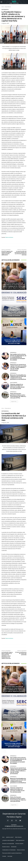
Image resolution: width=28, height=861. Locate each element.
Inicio (3, 6)
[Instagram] (11, 820)
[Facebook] (7, 820)
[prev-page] (3, 348)
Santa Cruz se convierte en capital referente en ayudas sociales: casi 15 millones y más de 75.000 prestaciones (18, 367)
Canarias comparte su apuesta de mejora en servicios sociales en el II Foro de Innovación (17, 386)
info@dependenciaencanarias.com (14, 826)
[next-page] (5, 348)
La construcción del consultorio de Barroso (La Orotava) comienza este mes (20, 253)
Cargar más (13, 401)
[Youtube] (20, 820)
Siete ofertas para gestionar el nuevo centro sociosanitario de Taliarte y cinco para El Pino (18, 396)
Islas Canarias (13, 382)
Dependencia (8, 6)
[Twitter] (16, 820)
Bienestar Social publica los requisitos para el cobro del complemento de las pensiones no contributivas (18, 377)
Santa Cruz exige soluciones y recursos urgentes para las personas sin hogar (14, 341)
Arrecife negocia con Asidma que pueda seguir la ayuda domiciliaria (7, 253)
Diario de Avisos (9, 237)
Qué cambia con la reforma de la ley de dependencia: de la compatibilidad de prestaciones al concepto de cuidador (18, 357)
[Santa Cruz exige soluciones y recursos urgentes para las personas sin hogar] (14, 331)
